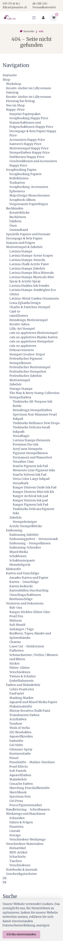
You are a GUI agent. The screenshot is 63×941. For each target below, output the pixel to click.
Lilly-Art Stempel (22, 329)
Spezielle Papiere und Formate (28, 234)
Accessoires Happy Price (27, 140)
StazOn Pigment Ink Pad (30, 466)
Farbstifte (16, 741)
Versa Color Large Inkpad (31, 479)
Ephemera (17, 191)
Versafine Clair (23, 462)
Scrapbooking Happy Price (28, 118)
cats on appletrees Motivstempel (33, 333)
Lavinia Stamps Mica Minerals (31, 273)
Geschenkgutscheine (21, 874)
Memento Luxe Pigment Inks (34, 470)
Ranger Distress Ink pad (30, 500)
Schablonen (18, 556)
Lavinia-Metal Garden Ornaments (34, 298)
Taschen (15, 861)
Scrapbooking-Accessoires (28, 187)
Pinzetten (16, 827)
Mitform (15, 620)
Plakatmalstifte (20, 706)
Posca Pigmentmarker (25, 805)
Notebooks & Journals (21, 869)
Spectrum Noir (20, 796)
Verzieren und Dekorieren (25, 603)
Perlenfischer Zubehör (25, 376)
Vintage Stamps (20, 389)
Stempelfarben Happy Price (29, 152)
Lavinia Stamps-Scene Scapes (31, 255)
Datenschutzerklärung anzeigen (26, 925)
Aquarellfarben (20, 775)
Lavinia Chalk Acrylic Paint (29, 264)
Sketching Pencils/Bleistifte (29, 788)
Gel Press (16, 801)
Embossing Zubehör (24, 535)
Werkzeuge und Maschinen (25, 814)
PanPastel (16, 693)
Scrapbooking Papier (21, 170)
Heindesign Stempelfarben (32, 410)
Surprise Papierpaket (24, 114)
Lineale (14, 831)
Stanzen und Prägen (20, 243)
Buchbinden (14, 208)
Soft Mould (17, 625)
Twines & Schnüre (22, 676)
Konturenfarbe (20, 753)
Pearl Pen (16, 616)
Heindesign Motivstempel (28, 320)
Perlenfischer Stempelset (27, 371)
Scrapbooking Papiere (25, 174)
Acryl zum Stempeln (27, 449)
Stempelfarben (20, 397)
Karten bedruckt (21, 586)
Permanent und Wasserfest (32, 457)
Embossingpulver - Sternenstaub (33, 539)
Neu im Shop (15, 105)
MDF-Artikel (18, 852)
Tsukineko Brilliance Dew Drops (36, 423)
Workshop (13, 84)
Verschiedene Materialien (24, 844)
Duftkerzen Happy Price (26, 157)
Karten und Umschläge (22, 573)
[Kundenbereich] (43, 18)
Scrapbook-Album (22, 200)
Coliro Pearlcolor (21, 689)
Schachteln (17, 857)
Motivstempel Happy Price (29, 148)
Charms (15, 642)
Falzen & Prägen (21, 822)
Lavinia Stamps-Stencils (27, 260)
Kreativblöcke (19, 212)
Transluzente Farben (24, 715)
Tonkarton (17, 183)
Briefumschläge (21, 599)
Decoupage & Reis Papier (24, 238)
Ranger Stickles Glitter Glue (29, 612)
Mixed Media (18, 552)
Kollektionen (19, 178)
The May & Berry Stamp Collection (34, 393)
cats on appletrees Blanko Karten (33, 337)
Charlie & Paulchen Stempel (29, 307)
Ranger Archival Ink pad (30, 496)
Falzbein (15, 221)
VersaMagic (21, 436)
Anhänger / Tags (21, 629)
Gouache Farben (21, 784)
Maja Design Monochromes (29, 195)
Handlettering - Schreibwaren (28, 809)
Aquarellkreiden (21, 736)
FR (4, 882)
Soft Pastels (17, 771)
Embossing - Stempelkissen (30, 543)
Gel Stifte (16, 745)
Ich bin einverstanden (21, 934)
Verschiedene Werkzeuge (27, 839)
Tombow (15, 723)
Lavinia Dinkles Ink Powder (29, 286)
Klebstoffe (13, 569)
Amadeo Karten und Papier (28, 578)
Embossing (14, 530)
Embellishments (21, 681)
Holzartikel (17, 848)
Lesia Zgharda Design (25, 303)
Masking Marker (21, 698)
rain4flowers (18, 316)
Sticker (14, 663)
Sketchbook (18, 792)
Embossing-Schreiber (25, 547)
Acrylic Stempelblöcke (25, 526)
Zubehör (15, 384)
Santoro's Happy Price (25, 144)
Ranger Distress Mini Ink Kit (33, 492)
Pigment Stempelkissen (30, 453)
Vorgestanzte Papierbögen (28, 204)
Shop (6, 79)
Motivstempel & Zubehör (24, 247)
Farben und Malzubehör (23, 685)
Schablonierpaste (22, 560)
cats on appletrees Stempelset (31, 341)
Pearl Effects (18, 766)
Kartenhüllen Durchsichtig (29, 590)
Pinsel (13, 758)
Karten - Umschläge (24, 582)
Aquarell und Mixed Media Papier (33, 702)
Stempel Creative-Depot (27, 354)
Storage (15, 835)
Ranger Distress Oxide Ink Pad (34, 487)
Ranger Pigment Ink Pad (30, 504)
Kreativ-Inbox (19, 324)
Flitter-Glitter (19, 668)
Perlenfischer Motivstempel (29, 367)
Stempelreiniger (25, 522)
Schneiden (17, 818)
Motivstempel (19, 380)
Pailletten (16, 650)
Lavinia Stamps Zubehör (27, 268)
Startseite (10, 75)
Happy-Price (15, 109)
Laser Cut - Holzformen (26, 646)
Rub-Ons (15, 607)
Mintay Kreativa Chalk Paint (29, 711)
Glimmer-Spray (20, 749)
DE (5, 878)
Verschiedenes (19, 672)
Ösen (13, 225)
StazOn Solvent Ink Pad (29, 474)
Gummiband (18, 230)
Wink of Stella (19, 728)
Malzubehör (18, 779)
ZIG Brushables (20, 732)
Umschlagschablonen (25, 595)
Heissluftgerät (19, 565)
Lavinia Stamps (20, 251)
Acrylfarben (18, 719)
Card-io (14, 311)
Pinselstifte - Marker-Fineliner (32, 762)
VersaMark (20, 483)
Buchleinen (17, 217)
